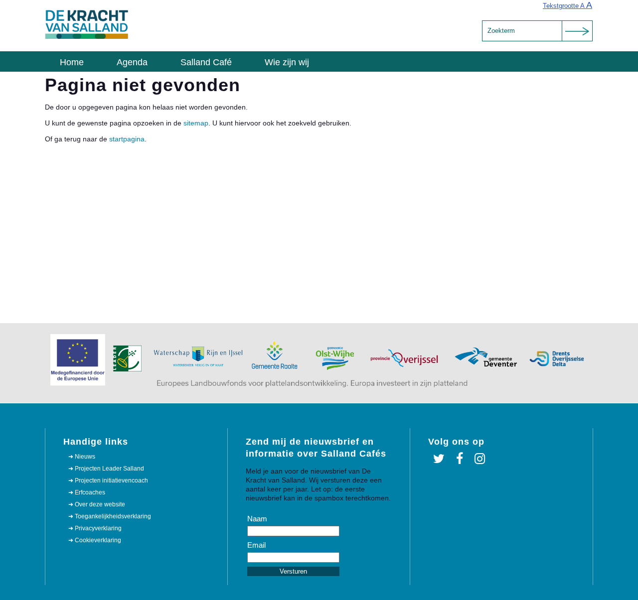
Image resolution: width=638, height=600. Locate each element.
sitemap (195, 123)
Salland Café (206, 62)
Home (72, 62)
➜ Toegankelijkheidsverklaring (109, 516)
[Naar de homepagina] (87, 36)
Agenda (132, 62)
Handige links (95, 442)
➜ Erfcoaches (86, 492)
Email (256, 545)
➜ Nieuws (81, 456)
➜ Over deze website (96, 504)
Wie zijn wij (287, 62)
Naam (257, 518)
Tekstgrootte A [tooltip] (567, 5)
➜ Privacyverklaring (95, 528)
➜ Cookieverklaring (94, 540)
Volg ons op (456, 442)
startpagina (127, 139)
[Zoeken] (577, 30)
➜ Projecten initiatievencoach (108, 480)
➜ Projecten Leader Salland (106, 468)
